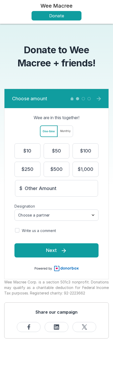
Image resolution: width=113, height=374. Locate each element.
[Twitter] (84, 327)
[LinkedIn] (56, 327)
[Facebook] (28, 327)
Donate (56, 15)
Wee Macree (56, 6)
